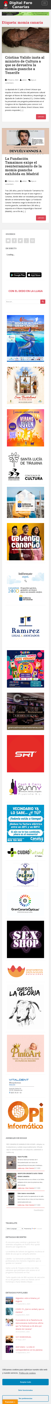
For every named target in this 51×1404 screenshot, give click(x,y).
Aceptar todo (25, 1382)
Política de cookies (27, 1373)
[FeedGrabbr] (25, 1210)
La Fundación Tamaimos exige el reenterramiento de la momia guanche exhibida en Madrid (23, 166)
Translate (39, 1228)
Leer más (41, 117)
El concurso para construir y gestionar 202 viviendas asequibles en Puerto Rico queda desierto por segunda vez (23, 1244)
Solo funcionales (25, 1390)
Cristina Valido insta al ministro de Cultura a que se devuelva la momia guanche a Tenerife (24, 65)
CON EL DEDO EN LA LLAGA (26, 291)
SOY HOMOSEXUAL (23, 1337)
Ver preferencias (25, 1398)
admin (24, 80)
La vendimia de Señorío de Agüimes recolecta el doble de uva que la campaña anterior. (25, 1252)
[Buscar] (42, 302)
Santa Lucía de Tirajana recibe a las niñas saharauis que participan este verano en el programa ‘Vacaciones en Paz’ (22, 1270)
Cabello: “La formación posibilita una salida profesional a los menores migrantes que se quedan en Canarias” (23, 1260)
